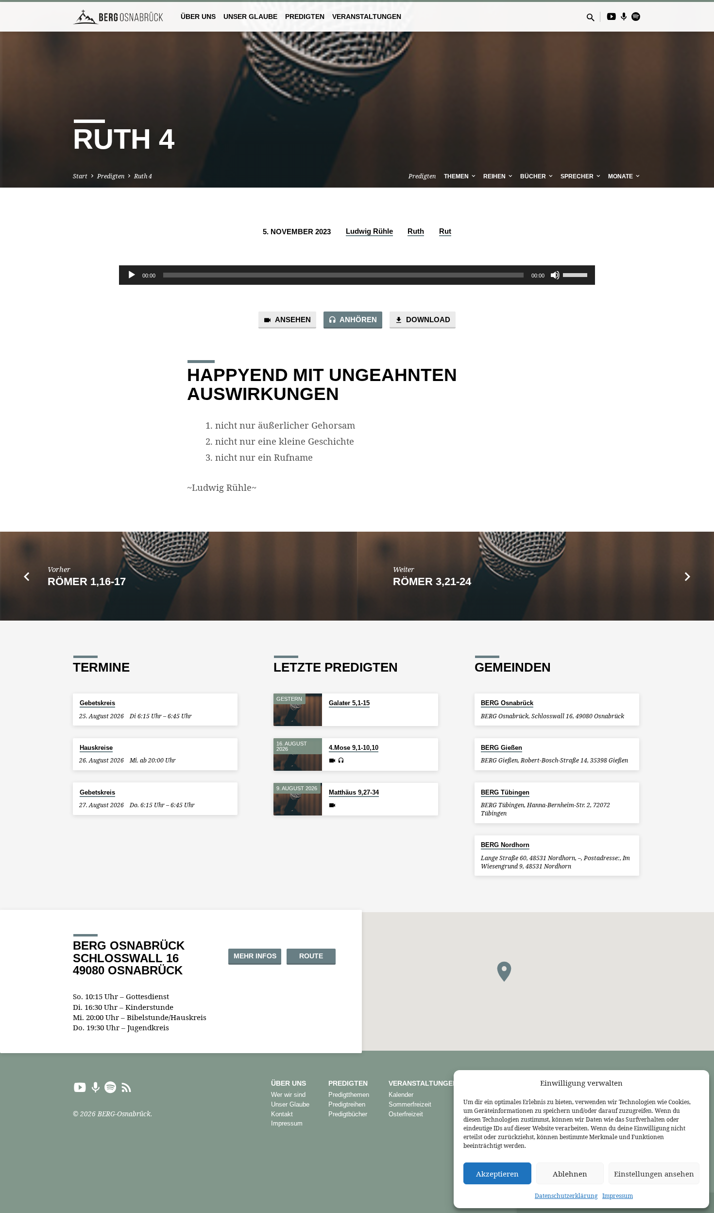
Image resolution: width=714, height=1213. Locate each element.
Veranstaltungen (366, 16)
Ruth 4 (143, 176)
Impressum (617, 1196)
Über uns (198, 16)
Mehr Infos (255, 956)
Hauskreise (96, 747)
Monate (621, 176)
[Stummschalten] (555, 275)
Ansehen (292, 320)
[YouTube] (611, 16)
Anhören (357, 320)
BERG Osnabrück (507, 703)
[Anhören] (341, 760)
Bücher (533, 176)
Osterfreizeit (406, 1114)
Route (311, 956)
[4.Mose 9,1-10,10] (297, 754)
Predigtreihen (346, 1104)
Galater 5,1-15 (349, 703)
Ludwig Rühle (369, 231)
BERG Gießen (501, 747)
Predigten (304, 16)
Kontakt (282, 1114)
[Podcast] (624, 16)
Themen (457, 176)
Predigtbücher (347, 1114)
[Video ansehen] (332, 760)
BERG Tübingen (505, 792)
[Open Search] (590, 17)
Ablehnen (570, 1173)
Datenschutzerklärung (566, 1196)
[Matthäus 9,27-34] (297, 799)
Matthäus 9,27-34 (354, 792)
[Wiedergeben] (131, 275)
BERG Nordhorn (505, 845)
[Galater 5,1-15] (297, 709)
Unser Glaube (250, 16)
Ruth (416, 231)
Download (427, 320)
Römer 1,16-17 (87, 581)
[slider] (576, 274)
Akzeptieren (497, 1173)
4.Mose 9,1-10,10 (353, 747)
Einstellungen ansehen (654, 1173)
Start (80, 176)
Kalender (401, 1094)
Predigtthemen (348, 1094)
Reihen (495, 176)
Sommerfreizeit (410, 1104)
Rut (445, 231)
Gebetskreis (97, 703)
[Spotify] (635, 16)
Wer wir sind (288, 1094)
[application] (357, 275)
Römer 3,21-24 (432, 581)
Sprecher (578, 176)
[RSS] (126, 1086)
